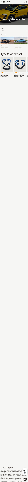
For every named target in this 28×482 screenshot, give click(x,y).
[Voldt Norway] (7, 2)
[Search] (26, 30)
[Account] (24, 2)
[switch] (25, 473)
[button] (1, 2)
